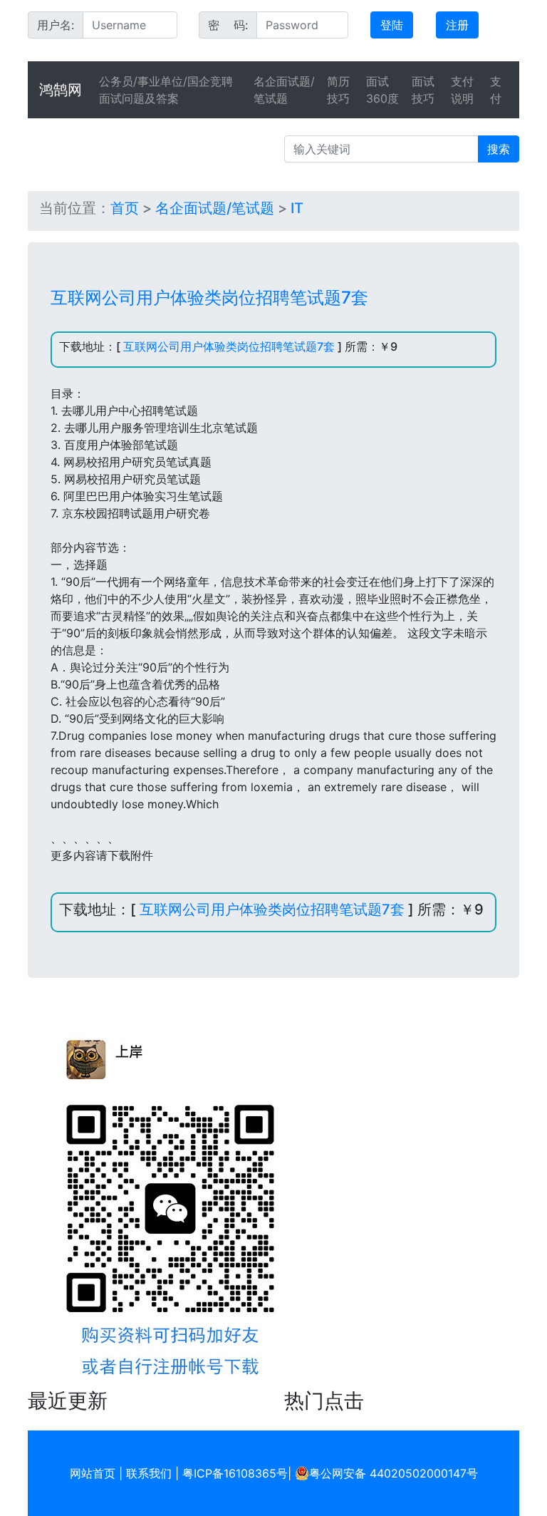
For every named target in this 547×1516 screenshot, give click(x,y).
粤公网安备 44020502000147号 (393, 1473)
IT (297, 208)
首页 (124, 208)
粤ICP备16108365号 (235, 1473)
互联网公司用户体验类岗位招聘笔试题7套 (229, 346)
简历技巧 (338, 89)
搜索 (498, 149)
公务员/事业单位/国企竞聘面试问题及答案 (166, 89)
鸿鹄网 (60, 89)
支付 (495, 89)
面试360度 (382, 89)
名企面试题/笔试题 (284, 89)
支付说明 (462, 89)
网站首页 (92, 1473)
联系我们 (149, 1473)
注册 (457, 25)
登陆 (391, 25)
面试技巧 (423, 89)
